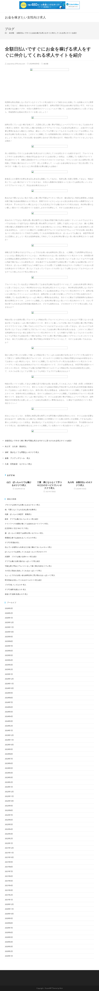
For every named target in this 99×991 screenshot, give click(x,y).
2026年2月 (9, 613)
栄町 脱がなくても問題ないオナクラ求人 (22, 452)
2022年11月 (9, 796)
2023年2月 (9, 782)
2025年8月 (9, 641)
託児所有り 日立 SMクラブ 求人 (17, 528)
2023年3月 (9, 777)
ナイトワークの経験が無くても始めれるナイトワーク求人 (26, 523)
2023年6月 (9, 763)
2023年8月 (9, 754)
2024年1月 (9, 730)
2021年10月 (9, 857)
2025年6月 (9, 650)
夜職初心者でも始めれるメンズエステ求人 (21, 538)
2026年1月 (9, 618)
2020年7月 (9, 928)
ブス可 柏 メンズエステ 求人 (15, 585)
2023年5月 (9, 768)
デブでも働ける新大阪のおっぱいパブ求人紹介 (22, 561)
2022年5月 (9, 824)
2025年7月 (9, 646)
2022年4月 (9, 829)
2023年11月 (9, 740)
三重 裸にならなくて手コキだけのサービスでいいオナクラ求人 (49, 485)
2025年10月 (9, 632)
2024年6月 (9, 707)
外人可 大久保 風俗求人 (16, 446)
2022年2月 (9, 838)
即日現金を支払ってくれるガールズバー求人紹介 (23, 580)
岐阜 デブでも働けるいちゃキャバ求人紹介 (21, 519)
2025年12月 (9, 622)
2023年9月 (9, 749)
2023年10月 (9, 744)
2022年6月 (9, 820)
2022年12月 (9, 791)
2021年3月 (9, 890)
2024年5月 (9, 712)
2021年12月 (9, 848)
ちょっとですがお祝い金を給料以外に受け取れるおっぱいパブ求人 (30, 575)
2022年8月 (9, 810)
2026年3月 (9, 608)
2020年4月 (9, 942)
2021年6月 (9, 876)
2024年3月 (9, 721)
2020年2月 (9, 951)
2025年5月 (9, 655)
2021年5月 (9, 881)
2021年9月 (9, 862)
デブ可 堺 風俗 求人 (12, 542)
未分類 (46, 64)
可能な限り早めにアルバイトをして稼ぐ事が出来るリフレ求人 (28, 566)
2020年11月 (9, 909)
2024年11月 (9, 683)
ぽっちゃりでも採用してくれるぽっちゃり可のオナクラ (26, 552)
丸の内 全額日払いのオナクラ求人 (80, 483)
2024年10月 (9, 688)
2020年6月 (9, 932)
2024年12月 (9, 679)
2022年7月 (9, 815)
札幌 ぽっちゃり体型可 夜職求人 (18, 514)
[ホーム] (6, 33)
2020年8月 (9, 923)
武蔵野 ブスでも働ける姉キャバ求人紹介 (21, 556)
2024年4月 (9, 716)
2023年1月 (9, 787)
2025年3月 (9, 665)
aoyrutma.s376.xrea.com (16, 64)
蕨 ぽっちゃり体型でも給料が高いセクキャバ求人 (24, 533)
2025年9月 (9, 636)
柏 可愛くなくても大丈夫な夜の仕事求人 (21, 509)
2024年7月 (9, 702)
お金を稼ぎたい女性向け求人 (25, 17)
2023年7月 (9, 759)
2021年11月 (9, 852)
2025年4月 (9, 660)
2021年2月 (9, 895)
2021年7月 (9, 871)
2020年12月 (9, 904)
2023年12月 (9, 735)
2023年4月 (9, 773)
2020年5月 (9, 937)
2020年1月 (9, 956)
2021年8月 (9, 867)
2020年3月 (9, 946)
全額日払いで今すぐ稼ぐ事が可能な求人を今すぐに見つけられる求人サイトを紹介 (38, 440)
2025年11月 (9, 627)
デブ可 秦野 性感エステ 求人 (15, 589)
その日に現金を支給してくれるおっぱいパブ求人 (23, 570)
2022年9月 (9, 805)
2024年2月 (9, 726)
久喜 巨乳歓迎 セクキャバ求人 (18, 464)
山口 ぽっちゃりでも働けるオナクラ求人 (19, 483)
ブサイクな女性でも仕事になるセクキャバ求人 (22, 505)
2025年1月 (9, 674)
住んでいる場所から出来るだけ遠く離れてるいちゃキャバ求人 (28, 547)
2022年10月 (9, 801)
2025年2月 (9, 669)
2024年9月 (9, 693)
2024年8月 (9, 697)
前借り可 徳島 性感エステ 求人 (16, 594)
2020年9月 (9, 918)
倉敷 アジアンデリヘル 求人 (17, 458)
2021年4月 (9, 885)
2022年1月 (9, 843)
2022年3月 (9, 834)
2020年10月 (9, 914)
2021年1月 (9, 899)
